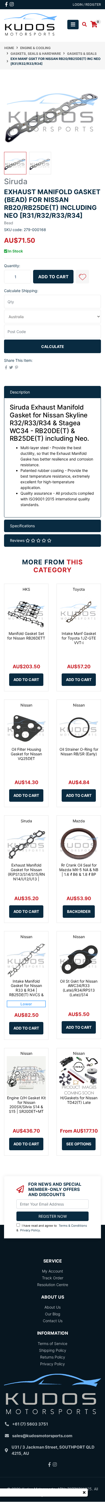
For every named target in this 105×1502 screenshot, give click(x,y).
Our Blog (52, 1314)
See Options (78, 1144)
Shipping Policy (52, 1350)
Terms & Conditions (73, 1226)
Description (20, 392)
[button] (82, 276)
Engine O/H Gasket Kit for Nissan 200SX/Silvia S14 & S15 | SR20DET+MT (26, 1104)
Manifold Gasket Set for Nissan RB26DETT (26, 635)
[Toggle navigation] (73, 24)
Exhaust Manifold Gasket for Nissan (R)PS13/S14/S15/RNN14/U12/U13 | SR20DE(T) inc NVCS (26, 874)
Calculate (52, 346)
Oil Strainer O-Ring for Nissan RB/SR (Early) (79, 751)
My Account (52, 1271)
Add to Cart (53, 276)
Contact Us (52, 1320)
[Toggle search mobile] (83, 24)
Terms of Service (52, 1343)
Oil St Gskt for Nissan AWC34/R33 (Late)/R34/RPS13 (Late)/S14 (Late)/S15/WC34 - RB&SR (78, 992)
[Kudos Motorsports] (30, 24)
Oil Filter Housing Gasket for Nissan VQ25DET (26, 754)
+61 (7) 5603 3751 (30, 1424)
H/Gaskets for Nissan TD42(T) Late (78, 1100)
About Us (52, 1307)
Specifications (22, 525)
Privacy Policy (30, 1230)
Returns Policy (52, 1357)
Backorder (78, 911)
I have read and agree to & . (51, 1228)
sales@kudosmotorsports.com (42, 1435)
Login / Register (87, 4)
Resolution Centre (52, 1284)
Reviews (18, 540)
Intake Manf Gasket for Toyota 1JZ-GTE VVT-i (79, 638)
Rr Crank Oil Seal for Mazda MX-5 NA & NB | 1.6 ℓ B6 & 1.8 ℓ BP (78, 870)
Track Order (52, 1278)
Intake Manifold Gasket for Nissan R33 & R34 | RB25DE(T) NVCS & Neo (26, 990)
